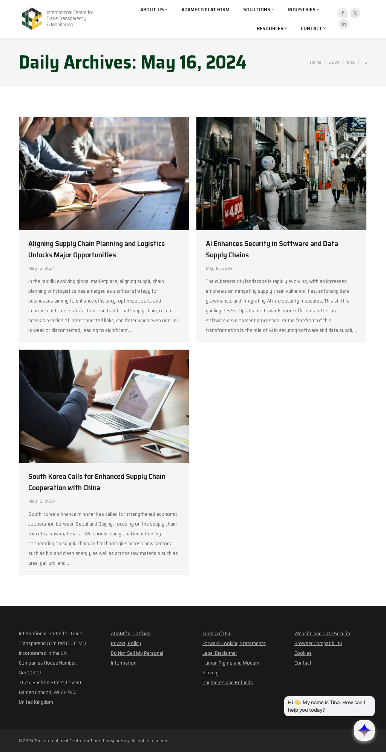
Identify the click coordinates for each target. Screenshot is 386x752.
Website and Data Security (323, 633)
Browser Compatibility (318, 643)
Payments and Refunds (227, 682)
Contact (302, 663)
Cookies (303, 653)
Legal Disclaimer (219, 653)
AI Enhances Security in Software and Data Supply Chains (272, 249)
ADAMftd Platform (131, 633)
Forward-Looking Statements (234, 643)
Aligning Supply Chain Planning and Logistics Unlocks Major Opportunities (96, 249)
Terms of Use (216, 633)
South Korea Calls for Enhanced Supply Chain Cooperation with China (96, 482)
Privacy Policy (126, 643)
